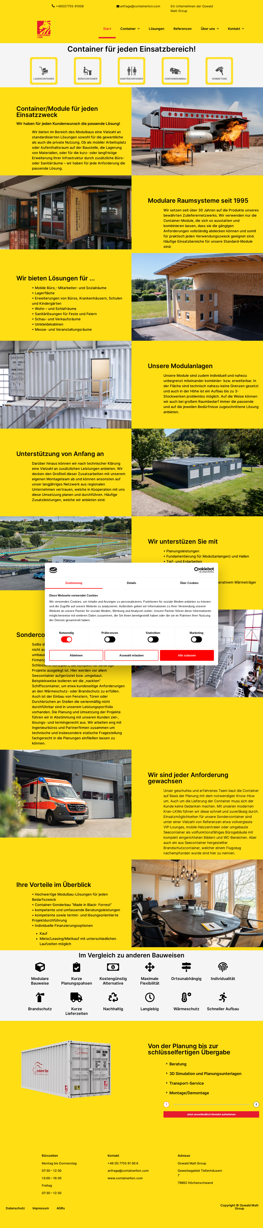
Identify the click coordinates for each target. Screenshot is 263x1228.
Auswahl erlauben (131, 655)
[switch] (109, 639)
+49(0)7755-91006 (70, 6)
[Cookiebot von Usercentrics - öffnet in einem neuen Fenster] (197, 570)
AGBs (61, 1208)
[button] (211, 1064)
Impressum (41, 1208)
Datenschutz (15, 1208)
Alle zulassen (187, 655)
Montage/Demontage (189, 1093)
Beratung (178, 1064)
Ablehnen (76, 655)
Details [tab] (131, 583)
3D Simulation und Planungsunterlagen (205, 1073)
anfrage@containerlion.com (140, 6)
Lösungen (156, 29)
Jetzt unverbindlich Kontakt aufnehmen (211, 1114)
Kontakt (234, 29)
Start (107, 29)
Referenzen (182, 29)
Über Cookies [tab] (189, 583)
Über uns (208, 29)
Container (128, 29)
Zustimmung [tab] (73, 583)
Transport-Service (186, 1083)
